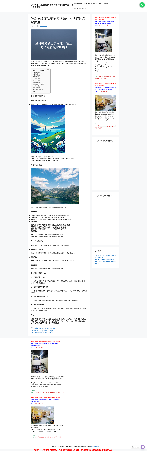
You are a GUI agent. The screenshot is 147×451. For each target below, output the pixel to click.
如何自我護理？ (37, 82)
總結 (34, 91)
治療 (40, 328)
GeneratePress (95, 446)
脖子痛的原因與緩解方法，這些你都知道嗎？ (43, 332)
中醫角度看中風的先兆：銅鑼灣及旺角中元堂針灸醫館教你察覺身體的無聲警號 (105, 262)
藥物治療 (37, 76)
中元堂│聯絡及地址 (79, 8)
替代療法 (37, 80)
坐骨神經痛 (35, 327)
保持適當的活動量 (39, 84)
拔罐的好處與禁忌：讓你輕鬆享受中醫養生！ (43, 330)
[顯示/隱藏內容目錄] (47, 70)
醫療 (54, 328)
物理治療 (37, 78)
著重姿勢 (37, 86)
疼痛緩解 (49, 328)
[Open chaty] (143, 447)
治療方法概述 (36, 75)
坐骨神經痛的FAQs (38, 89)
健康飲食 (38, 87)
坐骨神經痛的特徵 (37, 73)
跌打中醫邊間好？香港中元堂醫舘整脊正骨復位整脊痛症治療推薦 (91, 4)
